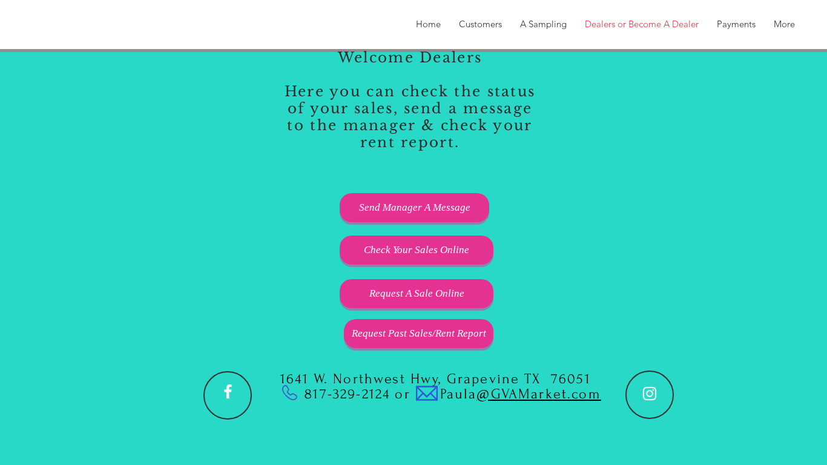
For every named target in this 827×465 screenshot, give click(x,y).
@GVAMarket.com (538, 394)
